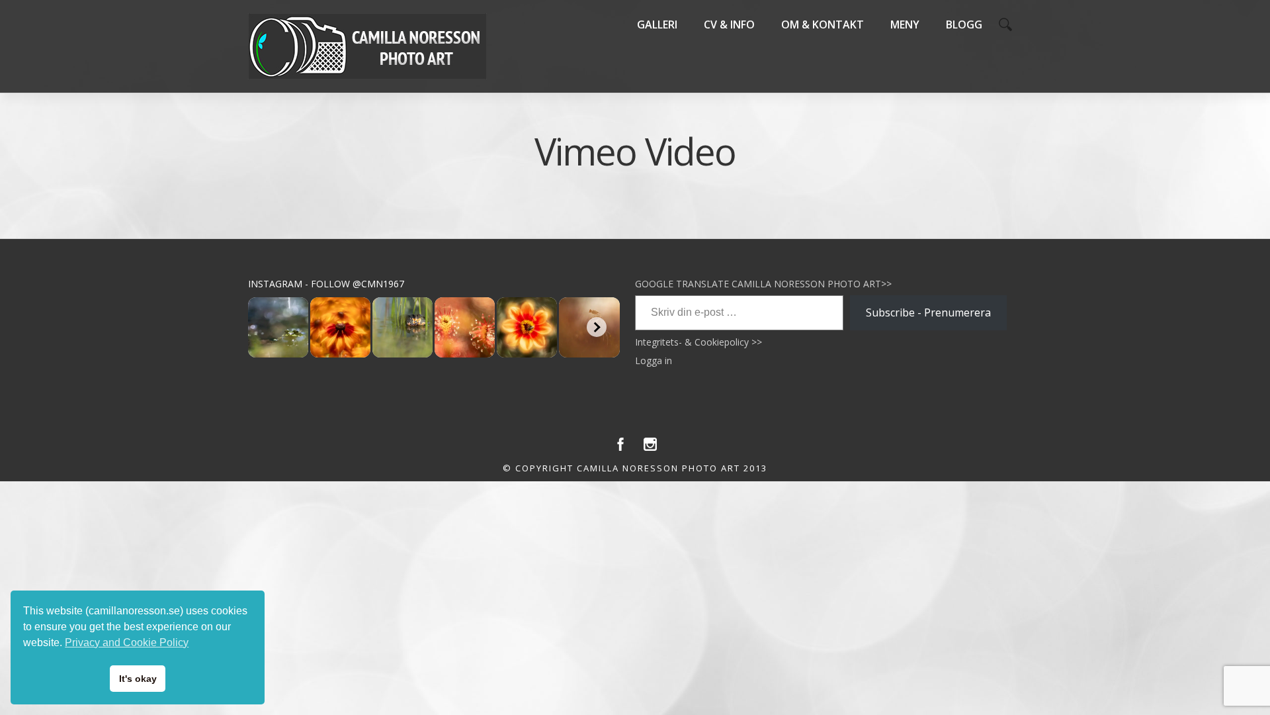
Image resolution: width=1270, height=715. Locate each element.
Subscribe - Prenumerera (928, 312)
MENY (904, 24)
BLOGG (964, 24)
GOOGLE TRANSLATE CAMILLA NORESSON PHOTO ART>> (763, 283)
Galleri (657, 24)
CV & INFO (729, 24)
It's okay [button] (138, 678)
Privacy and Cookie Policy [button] (127, 642)
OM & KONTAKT (822, 24)
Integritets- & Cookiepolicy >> (698, 342)
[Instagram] (650, 447)
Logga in (653, 360)
